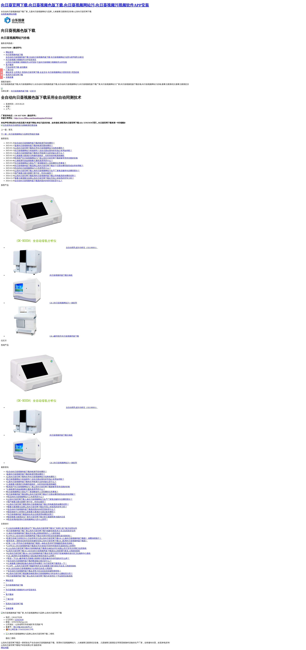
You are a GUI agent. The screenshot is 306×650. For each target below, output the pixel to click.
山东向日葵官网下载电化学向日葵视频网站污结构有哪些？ (39, 148)
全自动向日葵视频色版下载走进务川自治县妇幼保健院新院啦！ (34, 571)
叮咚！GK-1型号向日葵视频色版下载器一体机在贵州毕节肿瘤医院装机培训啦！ (40, 543)
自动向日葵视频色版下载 (39, 57)
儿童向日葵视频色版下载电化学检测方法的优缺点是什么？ (31, 482)
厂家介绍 (9, 70)
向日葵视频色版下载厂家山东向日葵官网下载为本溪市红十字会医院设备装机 (40, 576)
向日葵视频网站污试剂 (60, 57)
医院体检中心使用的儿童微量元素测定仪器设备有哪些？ (31, 512)
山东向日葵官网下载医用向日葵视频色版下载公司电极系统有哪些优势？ (45, 176)
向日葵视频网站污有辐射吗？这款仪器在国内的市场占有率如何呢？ (43, 150)
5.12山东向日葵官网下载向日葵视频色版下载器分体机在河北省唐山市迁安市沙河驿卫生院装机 (47, 548)
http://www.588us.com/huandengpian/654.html (33, 118)
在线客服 (5, 14)
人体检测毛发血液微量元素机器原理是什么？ (34, 161)
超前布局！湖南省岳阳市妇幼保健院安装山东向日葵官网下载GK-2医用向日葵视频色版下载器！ (47, 541)
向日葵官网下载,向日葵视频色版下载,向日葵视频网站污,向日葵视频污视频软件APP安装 (75, 5)
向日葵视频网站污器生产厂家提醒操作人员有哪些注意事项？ (32, 492)
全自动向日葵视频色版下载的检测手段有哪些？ (35, 143)
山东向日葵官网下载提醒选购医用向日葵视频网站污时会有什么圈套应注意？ (40, 573)
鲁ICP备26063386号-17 (22, 627)
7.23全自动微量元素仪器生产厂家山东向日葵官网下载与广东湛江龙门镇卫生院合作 (42, 528)
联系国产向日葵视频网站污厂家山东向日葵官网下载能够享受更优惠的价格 (46, 158)
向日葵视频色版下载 (14, 55)
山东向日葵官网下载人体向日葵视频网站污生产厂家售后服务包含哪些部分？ (39, 499)
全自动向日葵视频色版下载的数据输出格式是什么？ (30, 561)
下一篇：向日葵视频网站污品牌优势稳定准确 (20, 134)
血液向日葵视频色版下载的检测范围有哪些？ (26, 474)
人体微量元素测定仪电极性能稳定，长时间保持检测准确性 (39, 156)
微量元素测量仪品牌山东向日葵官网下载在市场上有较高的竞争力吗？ (44, 178)
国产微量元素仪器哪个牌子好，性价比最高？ (27, 502)
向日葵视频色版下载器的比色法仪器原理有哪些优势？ (31, 514)
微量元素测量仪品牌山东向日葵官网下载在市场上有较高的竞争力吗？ (37, 507)
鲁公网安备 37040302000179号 (20, 629)
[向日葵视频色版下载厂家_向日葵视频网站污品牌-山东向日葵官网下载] (15, 24)
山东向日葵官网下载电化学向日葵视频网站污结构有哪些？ (31, 477)
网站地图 (13, 14)
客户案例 (9, 65)
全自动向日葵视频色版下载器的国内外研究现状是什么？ (31, 509)
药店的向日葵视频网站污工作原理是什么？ (26, 497)
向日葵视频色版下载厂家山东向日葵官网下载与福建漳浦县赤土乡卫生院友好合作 (41, 531)
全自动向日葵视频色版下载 (17, 57)
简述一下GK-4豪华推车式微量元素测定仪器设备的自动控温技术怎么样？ (38, 558)
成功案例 (23, 67)
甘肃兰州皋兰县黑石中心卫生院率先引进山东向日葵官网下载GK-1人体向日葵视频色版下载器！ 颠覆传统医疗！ (54, 538)
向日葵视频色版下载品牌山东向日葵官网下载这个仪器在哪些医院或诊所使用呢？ (49, 166)
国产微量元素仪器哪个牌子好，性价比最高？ (34, 173)
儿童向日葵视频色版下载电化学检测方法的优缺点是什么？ (39, 153)
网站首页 (9, 52)
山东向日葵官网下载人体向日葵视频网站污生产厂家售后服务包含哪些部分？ (47, 171)
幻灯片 (33, 91)
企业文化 (43, 72)
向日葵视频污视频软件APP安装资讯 (21, 60)
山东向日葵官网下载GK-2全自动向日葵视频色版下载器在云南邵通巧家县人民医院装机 (43, 551)
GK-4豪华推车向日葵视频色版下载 (64, 336)
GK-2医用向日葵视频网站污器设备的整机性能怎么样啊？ (32, 556)
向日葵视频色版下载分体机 (61, 275)
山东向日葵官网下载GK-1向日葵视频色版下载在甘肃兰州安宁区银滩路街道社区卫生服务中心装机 (49, 553)
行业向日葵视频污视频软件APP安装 (52, 62)
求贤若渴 (75, 72)
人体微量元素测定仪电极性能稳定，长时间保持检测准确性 (31, 484)
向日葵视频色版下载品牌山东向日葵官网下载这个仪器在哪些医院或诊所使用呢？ (41, 494)
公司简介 (18, 72)
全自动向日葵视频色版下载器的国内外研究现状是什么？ (38, 181)
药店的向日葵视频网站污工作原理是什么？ (33, 168)
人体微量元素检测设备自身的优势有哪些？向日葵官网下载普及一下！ (37, 563)
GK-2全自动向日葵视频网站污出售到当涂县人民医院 (30, 568)
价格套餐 (9, 77)
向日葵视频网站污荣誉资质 (59, 72)
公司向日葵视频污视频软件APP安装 (21, 62)
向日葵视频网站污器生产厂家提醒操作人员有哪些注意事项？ (40, 163)
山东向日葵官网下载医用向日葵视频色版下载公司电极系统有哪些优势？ (38, 504)
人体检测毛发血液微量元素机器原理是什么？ (26, 489)
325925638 (19, 620)
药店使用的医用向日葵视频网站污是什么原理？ (28, 519)
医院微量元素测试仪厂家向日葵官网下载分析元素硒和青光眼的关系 (36, 517)
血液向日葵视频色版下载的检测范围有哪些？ (34, 145)
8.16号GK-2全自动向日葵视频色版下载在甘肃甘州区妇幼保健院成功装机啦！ (39, 536)
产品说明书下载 (12, 67)
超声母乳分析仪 (77, 57)
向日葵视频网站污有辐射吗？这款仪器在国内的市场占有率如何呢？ (35, 479)
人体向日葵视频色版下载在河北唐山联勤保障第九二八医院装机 (33, 533)
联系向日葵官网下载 (30, 72)
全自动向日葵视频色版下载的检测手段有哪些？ (27, 472)
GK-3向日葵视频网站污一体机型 (63, 303)
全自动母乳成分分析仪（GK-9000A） (82, 248)
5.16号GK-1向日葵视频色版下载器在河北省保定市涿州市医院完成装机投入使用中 (41, 546)
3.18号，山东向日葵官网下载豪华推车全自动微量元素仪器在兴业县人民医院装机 (42, 566)
